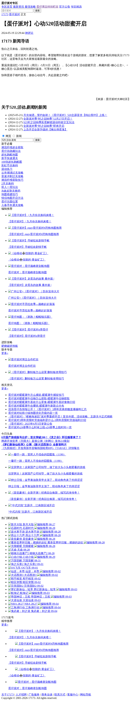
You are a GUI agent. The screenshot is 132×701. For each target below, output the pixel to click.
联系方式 (59, 694)
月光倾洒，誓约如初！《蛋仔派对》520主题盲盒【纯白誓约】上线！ (65, 115)
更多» (4, 353)
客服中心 (72, 694)
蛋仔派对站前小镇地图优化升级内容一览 (33, 412)
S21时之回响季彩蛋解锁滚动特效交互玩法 (48, 122)
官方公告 (64, 6)
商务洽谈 (46, 694)
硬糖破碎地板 (9, 345)
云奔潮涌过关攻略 (12, 172)
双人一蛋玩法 (9, 187)
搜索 (37, 10)
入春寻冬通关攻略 (12, 205)
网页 (8, 136)
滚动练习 (6, 169)
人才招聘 (21, 694)
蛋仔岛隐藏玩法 (11, 151)
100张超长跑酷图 (11, 161)
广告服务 (34, 694)
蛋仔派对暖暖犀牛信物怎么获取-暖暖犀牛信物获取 (39, 398)
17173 (4, 14)
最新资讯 (18, 6)
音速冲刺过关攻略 (12, 176)
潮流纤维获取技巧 (12, 179)
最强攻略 (30, 6)
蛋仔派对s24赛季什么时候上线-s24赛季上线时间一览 (40, 427)
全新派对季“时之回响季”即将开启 (43, 125)
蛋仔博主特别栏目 (47, 6)
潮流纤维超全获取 (12, 147)
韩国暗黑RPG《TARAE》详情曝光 (58, 448)
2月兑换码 (7, 183)
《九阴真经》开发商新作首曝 (19, 448)
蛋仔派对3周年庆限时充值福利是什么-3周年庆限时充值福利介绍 (47, 420)
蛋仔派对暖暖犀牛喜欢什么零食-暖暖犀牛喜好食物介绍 (41, 402)
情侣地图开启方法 (12, 197)
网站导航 (85, 694)
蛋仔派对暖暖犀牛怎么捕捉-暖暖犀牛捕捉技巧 (36, 394)
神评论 (29, 32)
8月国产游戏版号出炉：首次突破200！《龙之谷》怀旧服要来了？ (41, 437)
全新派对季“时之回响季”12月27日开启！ (48, 118)
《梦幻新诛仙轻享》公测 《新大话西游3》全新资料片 (34, 444)
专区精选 (76, 6)
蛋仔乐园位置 (9, 201)
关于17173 (7, 694)
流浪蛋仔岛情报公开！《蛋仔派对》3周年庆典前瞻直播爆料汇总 (47, 409)
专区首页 (6, 6)
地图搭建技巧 (9, 194)
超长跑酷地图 (9, 154)
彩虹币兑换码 (9, 165)
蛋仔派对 (14, 14)
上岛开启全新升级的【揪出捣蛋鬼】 (45, 129)
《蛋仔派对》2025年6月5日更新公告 (30, 423)
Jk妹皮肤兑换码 (10, 190)
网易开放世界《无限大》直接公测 (22, 440)
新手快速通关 (9, 158)
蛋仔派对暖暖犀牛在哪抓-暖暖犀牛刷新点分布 (36, 405)
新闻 (19, 136)
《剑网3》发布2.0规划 (56, 440)
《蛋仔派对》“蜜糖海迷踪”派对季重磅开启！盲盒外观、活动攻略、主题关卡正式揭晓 (60, 416)
